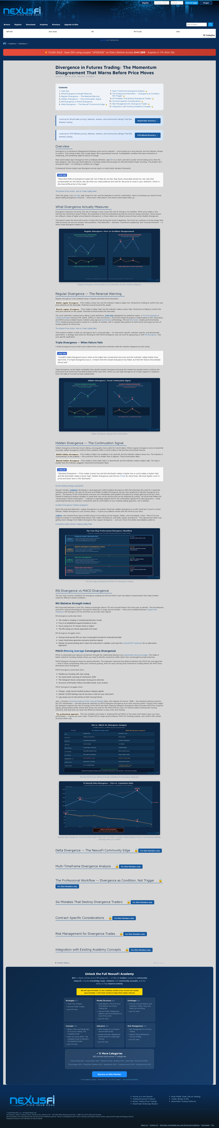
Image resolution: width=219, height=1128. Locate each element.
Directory (56, 24)
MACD (58, 322)
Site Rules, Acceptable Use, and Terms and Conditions (179, 1125)
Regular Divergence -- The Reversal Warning (80, 96)
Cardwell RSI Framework (132, 643)
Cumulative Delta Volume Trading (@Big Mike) (74, 524)
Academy (44, 24)
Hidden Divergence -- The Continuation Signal (81, 99)
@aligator (74, 490)
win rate (76, 195)
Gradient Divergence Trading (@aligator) (72, 505)
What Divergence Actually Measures (76, 94)
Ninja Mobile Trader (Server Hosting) (185, 1096)
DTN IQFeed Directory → (147, 135)
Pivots (122, 476)
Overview (65, 91)
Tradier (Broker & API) (180, 1099)
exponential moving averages (136, 655)
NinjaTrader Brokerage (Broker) (145, 1104)
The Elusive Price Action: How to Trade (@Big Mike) (76, 191)
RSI (111, 160)
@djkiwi (59, 515)
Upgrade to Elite (71, 24)
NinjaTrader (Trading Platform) (183, 1101)
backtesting (106, 320)
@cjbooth (62, 470)
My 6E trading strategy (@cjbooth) (69, 486)
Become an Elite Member (109, 1074)
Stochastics (134, 320)
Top (212, 1125)
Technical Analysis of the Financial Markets (86, 701)
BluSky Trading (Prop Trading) (145, 1101)
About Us (144, 1125)
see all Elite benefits (130, 1079)
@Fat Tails (62, 175)
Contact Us (154, 1125)
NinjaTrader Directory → (148, 121)
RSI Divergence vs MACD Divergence (76, 102)
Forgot (206, 3)
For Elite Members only (150, 851)
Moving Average (74, 650)
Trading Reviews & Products (144, 1099)
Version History (63, 963)
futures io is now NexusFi (143, 1096)
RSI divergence (151, 335)
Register (145, 3)
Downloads (30, 24)
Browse (7, 24)
